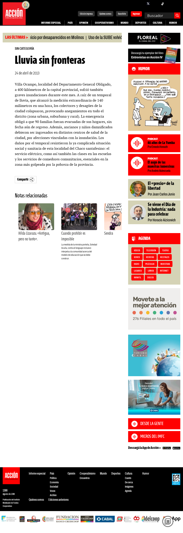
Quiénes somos (105, 14)
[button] (153, 372)
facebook (141, 3)
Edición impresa (86, 14)
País (70, 23)
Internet (164, 271)
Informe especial (51, 23)
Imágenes (129, 486)
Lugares (138, 271)
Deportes (140, 23)
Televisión (151, 250)
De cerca (129, 482)
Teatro (165, 250)
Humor (173, 23)
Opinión (83, 23)
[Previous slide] (132, 355)
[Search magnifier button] (177, 15)
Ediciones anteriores (58, 499)
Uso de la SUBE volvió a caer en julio (107, 37)
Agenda (128, 491)
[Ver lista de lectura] (167, 521)
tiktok (162, 3)
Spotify (177, 3)
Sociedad (54, 486)
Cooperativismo (104, 23)
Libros (151, 271)
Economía (54, 482)
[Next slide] (176, 355)
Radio (136, 264)
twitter (148, 3)
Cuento (128, 478)
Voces (52, 491)
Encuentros (85, 478)
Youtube (169, 3)
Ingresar (136, 14)
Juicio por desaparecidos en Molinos (46, 37)
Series (137, 257)
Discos (150, 278)
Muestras (165, 264)
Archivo (53, 495)
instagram (155, 3)
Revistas (150, 257)
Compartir (22, 179)
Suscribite (122, 14)
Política (53, 478)
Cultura (157, 23)
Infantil (137, 278)
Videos (137, 250)
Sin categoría (24, 48)
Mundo (124, 23)
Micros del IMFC (152, 436)
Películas (149, 264)
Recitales (164, 257)
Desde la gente (152, 423)
